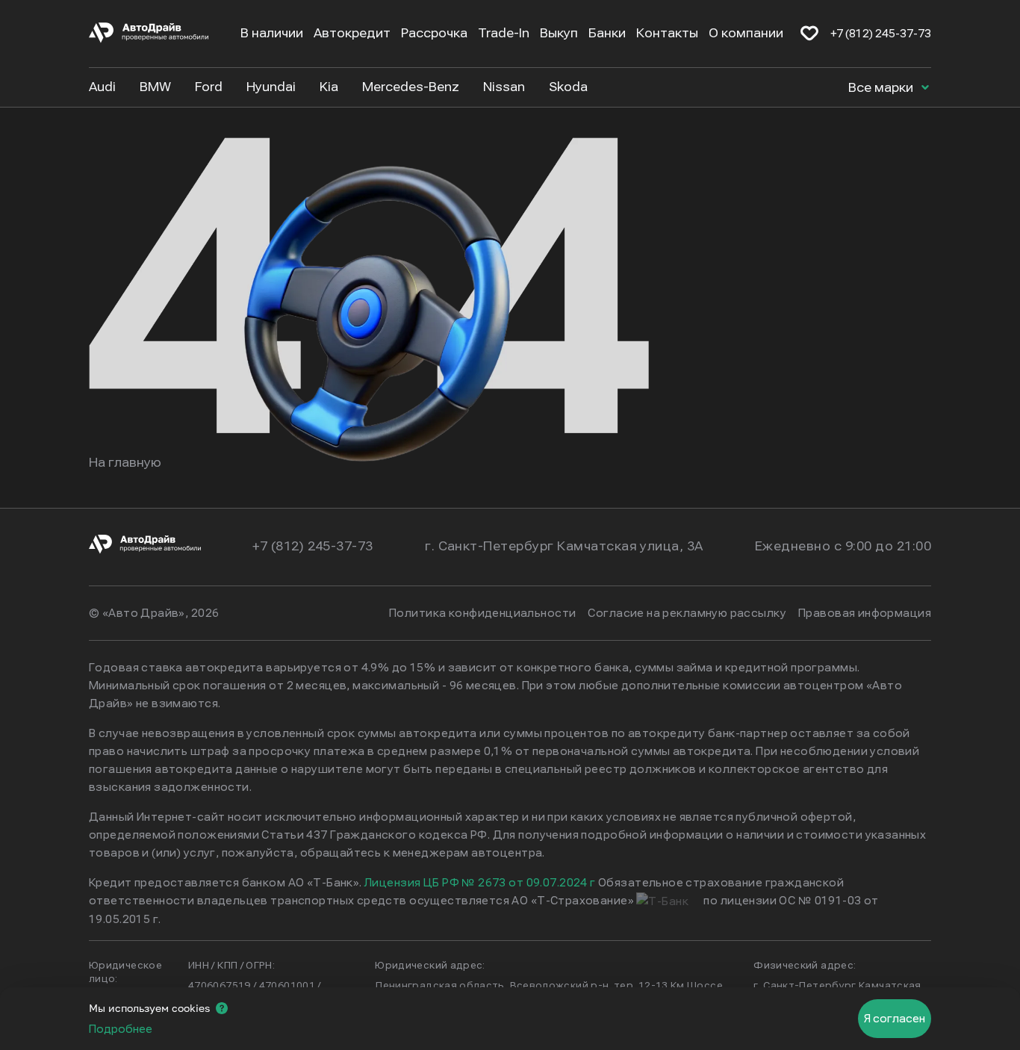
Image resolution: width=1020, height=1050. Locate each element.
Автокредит (352, 33)
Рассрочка (434, 33)
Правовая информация (864, 613)
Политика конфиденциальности (482, 613)
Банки (607, 33)
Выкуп (559, 33)
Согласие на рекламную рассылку (687, 613)
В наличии (271, 33)
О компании (746, 33)
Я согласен (894, 1019)
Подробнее (120, 1029)
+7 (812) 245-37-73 (880, 34)
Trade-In (503, 33)
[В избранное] (809, 34)
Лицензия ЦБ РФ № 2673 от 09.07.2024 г (480, 883)
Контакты (667, 33)
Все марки (882, 88)
